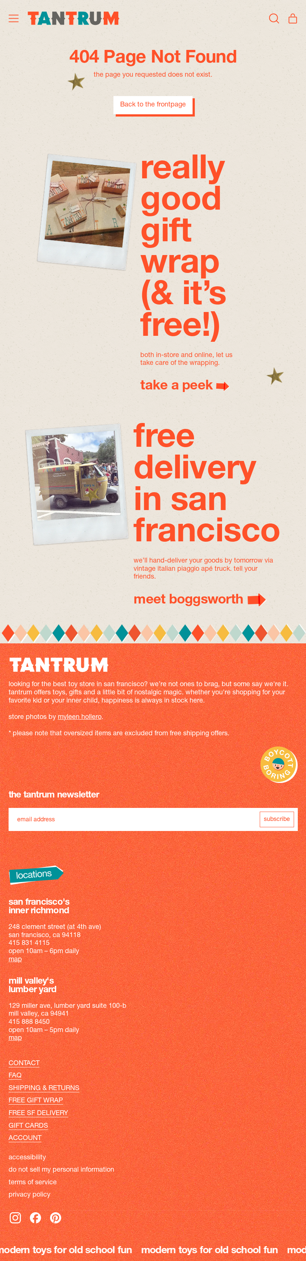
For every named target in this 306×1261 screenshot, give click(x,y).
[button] (274, 18)
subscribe (277, 819)
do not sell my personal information (61, 1170)
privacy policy (29, 1195)
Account (25, 1138)
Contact (24, 1063)
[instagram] (15, 1223)
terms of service (33, 1182)
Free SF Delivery (38, 1113)
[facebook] (35, 1223)
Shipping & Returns (44, 1088)
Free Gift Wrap (36, 1101)
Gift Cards (28, 1126)
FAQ (15, 1076)
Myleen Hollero (80, 717)
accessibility (27, 1158)
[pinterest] (55, 1223)
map (15, 959)
